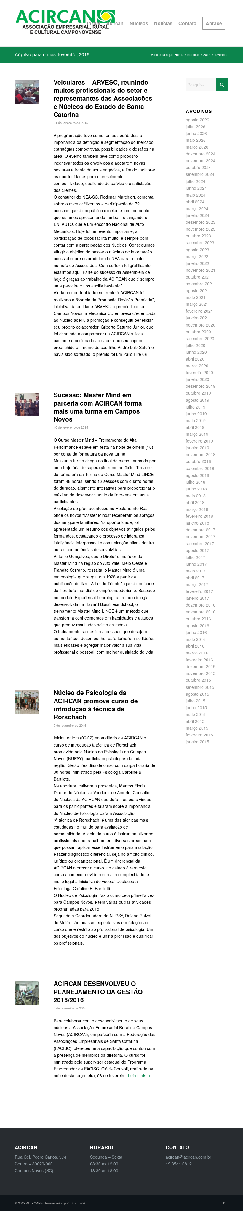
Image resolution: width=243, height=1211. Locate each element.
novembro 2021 (200, 270)
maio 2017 (196, 571)
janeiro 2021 (197, 318)
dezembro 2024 (200, 154)
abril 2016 (195, 646)
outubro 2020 (198, 331)
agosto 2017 (197, 550)
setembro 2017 (200, 543)
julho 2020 (195, 345)
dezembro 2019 (200, 386)
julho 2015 (195, 701)
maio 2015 (196, 714)
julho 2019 (195, 407)
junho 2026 (196, 133)
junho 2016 (196, 632)
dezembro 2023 (200, 222)
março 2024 (197, 208)
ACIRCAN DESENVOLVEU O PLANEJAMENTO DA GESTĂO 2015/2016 (98, 991)
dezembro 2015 (200, 666)
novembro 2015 (200, 673)
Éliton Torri (77, 1203)
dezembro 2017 (200, 530)
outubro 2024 (198, 167)
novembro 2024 (200, 160)
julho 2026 (195, 126)
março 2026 (197, 147)
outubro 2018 (198, 461)
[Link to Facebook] (223, 1202)
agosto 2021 (197, 290)
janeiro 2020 (197, 379)
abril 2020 (195, 359)
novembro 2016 (200, 612)
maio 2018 (196, 495)
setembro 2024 (200, 174)
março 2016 (197, 653)
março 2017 (197, 584)
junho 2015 (196, 707)
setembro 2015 (200, 687)
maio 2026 (196, 140)
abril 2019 (195, 427)
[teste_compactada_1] (27, 993)
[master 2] (27, 404)
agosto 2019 (197, 400)
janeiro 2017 (197, 598)
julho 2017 (195, 557)
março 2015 (197, 728)
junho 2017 (196, 564)
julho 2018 (195, 482)
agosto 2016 (197, 625)
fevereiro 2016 (199, 659)
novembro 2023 (200, 229)
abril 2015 (195, 721)
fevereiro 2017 (199, 591)
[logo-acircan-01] (65, 23)
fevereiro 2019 (199, 441)
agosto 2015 (197, 694)
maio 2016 (196, 639)
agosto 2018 (197, 475)
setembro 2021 (200, 284)
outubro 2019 (198, 393)
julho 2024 (195, 181)
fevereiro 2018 (199, 516)
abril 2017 (195, 577)
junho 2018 (196, 489)
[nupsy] (27, 702)
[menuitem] (93, 23)
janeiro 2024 (197, 215)
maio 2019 (196, 420)
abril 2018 (195, 502)
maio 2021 (196, 297)
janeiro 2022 (197, 263)
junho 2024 (196, 188)
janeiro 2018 (197, 523)
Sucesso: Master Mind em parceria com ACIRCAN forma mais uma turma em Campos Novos (98, 406)
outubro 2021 (198, 277)
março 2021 (197, 304)
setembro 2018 (200, 468)
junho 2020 (196, 352)
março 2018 (197, 509)
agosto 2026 (197, 120)
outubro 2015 (198, 680)
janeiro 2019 (197, 448)
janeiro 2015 (197, 741)
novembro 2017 (200, 536)
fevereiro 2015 (199, 735)
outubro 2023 (198, 236)
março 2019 (197, 434)
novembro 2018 (200, 454)
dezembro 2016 (200, 605)
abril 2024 (195, 202)
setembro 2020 (200, 338)
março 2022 (197, 256)
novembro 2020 (200, 325)
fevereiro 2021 (199, 311)
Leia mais (137, 1075)
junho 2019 (196, 413)
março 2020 (197, 366)
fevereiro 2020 (199, 372)
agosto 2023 (197, 250)
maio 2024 (196, 195)
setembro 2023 (200, 242)
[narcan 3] (27, 92)
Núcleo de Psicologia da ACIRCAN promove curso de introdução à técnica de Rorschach (96, 704)
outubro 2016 (198, 619)
